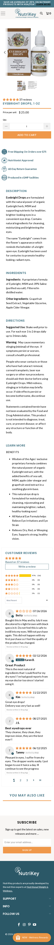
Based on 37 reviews (17, 562)
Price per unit (9, 112)
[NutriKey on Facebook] (19, 924)
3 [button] (27, 780)
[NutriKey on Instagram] (24, 924)
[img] (24, 611)
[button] (11, 99)
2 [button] (20, 780)
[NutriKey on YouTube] (34, 924)
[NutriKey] (27, 13)
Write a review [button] (27, 566)
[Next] (48, 52)
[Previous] (5, 52)
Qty (4, 120)
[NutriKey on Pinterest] (29, 924)
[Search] (41, 13)
